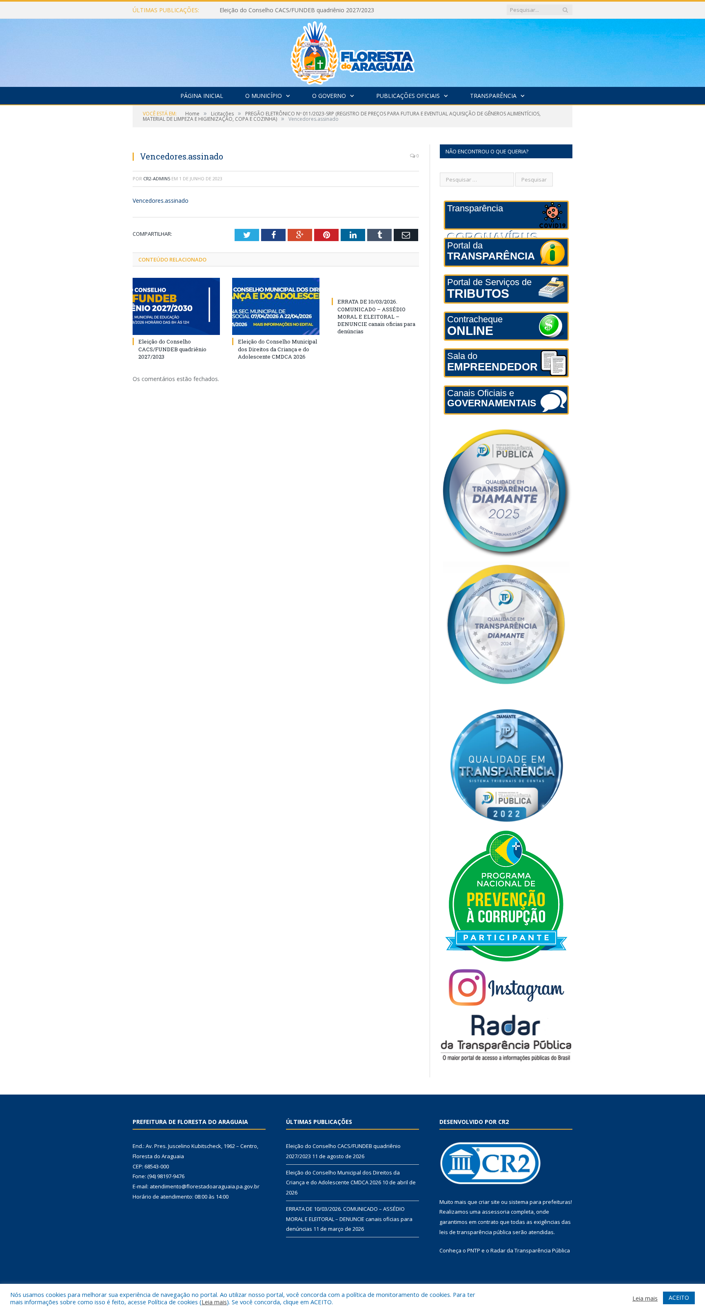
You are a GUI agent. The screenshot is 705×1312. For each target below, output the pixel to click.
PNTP (473, 1250)
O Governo (329, 96)
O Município (263, 96)
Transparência (493, 96)
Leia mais (214, 1301)
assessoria (496, 1211)
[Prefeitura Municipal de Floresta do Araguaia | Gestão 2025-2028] (352, 50)
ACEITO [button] (679, 1297)
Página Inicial (201, 96)
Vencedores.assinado (160, 200)
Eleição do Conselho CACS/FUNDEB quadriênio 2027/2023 (172, 349)
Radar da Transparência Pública (530, 1250)
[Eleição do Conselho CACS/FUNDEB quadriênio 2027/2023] (176, 306)
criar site (489, 1202)
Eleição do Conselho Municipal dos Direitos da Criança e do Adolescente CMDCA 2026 (313, 10)
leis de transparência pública (475, 1232)
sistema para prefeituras (540, 1202)
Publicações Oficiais (408, 96)
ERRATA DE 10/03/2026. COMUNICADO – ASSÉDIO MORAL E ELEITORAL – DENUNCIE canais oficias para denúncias (376, 316)
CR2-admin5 (156, 178)
